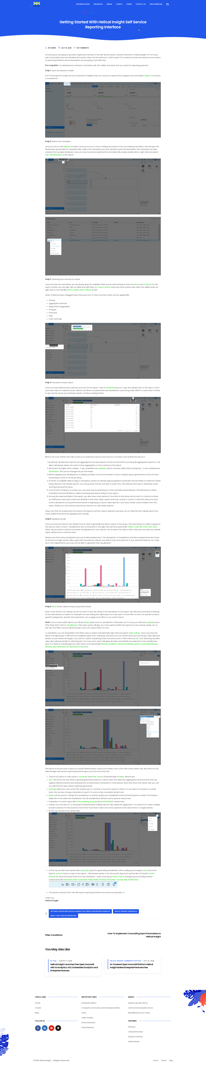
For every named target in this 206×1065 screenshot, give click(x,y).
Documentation (88, 1022)
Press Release (88, 1027)
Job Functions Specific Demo (140, 1008)
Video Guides (87, 1017)
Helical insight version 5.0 (126, 911)
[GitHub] (58, 1028)
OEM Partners (133, 1041)
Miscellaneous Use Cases (139, 1012)
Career (38, 1008)
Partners (131, 1027)
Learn (84, 1012)
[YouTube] (51, 1028)
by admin (52, 48)
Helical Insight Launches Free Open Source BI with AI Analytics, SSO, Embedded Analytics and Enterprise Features (74, 967)
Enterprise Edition (89, 1003)
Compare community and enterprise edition (101, 1008)
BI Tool (53, 961)
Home (37, 1003)
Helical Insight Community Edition (125, 961)
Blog (37, 1012)
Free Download (156, 4)
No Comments (83, 48)
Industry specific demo (138, 1003)
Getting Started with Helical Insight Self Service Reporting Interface (80, 911)
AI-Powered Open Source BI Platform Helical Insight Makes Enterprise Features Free (131, 966)
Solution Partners (135, 1036)
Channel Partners (135, 1031)
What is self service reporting (63, 916)
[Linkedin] (45, 1028)
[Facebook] (38, 1028)
